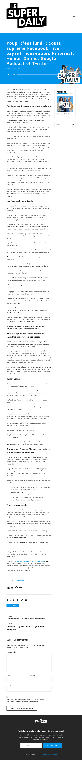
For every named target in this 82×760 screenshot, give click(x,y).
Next (8, 624)
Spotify (67, 113)
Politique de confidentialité (50, 754)
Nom (8, 675)
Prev (10, 616)
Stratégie (9, 68)
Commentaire (11, 652)
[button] (81, 2)
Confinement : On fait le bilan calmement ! (26, 618)
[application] (41, 75)
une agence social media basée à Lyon (30, 561)
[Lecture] (8, 75)
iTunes (59, 113)
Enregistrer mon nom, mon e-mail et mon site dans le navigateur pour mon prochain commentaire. (25, 700)
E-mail (33, 675)
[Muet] (74, 75)
